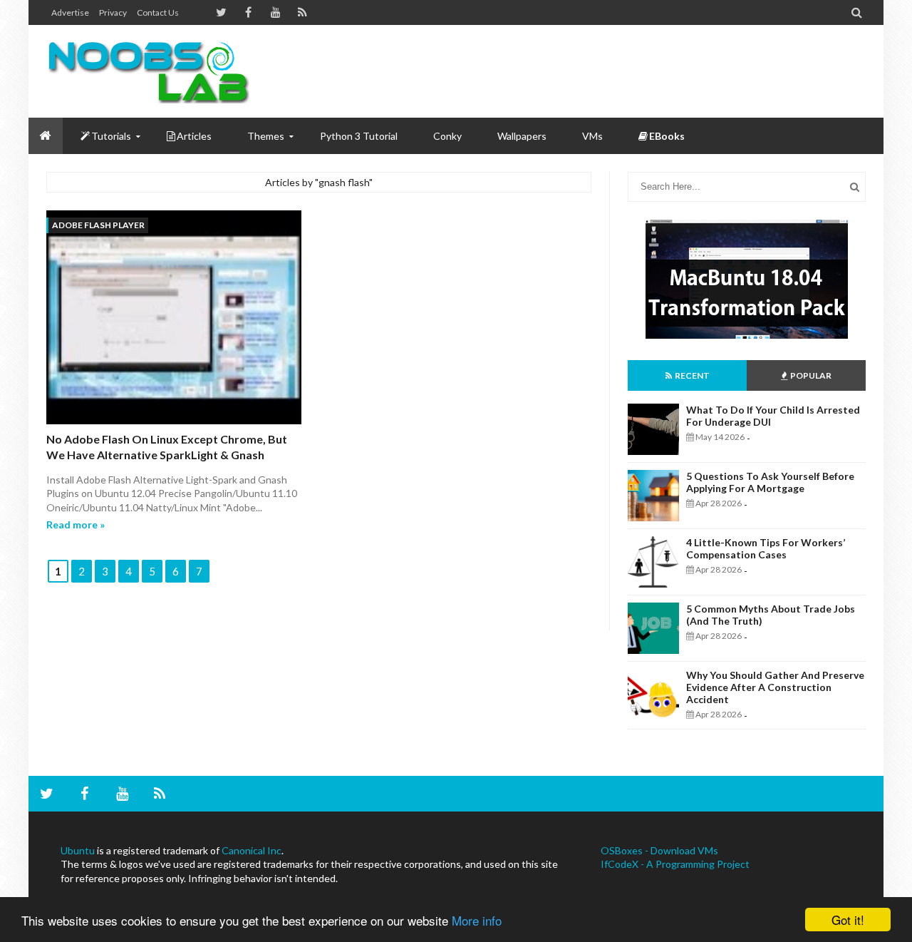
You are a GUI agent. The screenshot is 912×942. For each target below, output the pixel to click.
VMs (592, 136)
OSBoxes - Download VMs (659, 850)
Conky (447, 136)
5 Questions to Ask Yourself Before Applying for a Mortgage (770, 482)
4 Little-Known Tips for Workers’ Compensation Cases (765, 548)
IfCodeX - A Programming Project (675, 864)
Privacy (113, 12)
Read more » (75, 524)
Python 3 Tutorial (359, 136)
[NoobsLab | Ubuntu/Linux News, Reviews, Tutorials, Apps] (153, 71)
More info (477, 920)
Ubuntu (78, 850)
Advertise (70, 12)
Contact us (158, 12)
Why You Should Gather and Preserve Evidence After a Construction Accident (775, 687)
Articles (194, 136)
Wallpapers (521, 136)
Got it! (847, 919)
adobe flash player (98, 225)
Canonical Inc (251, 850)
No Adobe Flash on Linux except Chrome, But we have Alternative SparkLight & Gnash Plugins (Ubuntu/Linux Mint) (166, 455)
